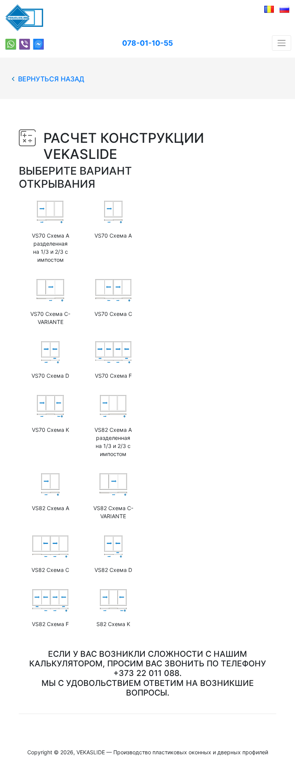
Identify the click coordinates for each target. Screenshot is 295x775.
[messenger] (38, 44)
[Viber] (24, 44)
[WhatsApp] (10, 44)
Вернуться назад (49, 79)
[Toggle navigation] (281, 43)
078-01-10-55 (147, 43)
